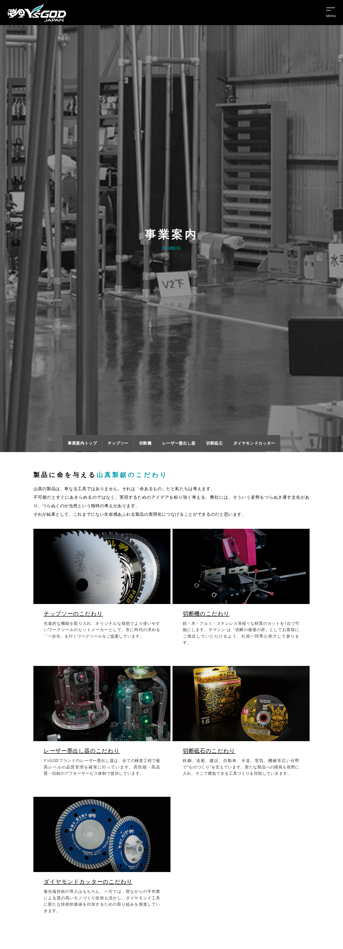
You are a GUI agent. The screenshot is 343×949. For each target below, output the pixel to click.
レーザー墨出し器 (179, 443)
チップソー (118, 443)
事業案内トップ (82, 443)
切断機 (145, 443)
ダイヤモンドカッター (254, 443)
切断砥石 (214, 443)
